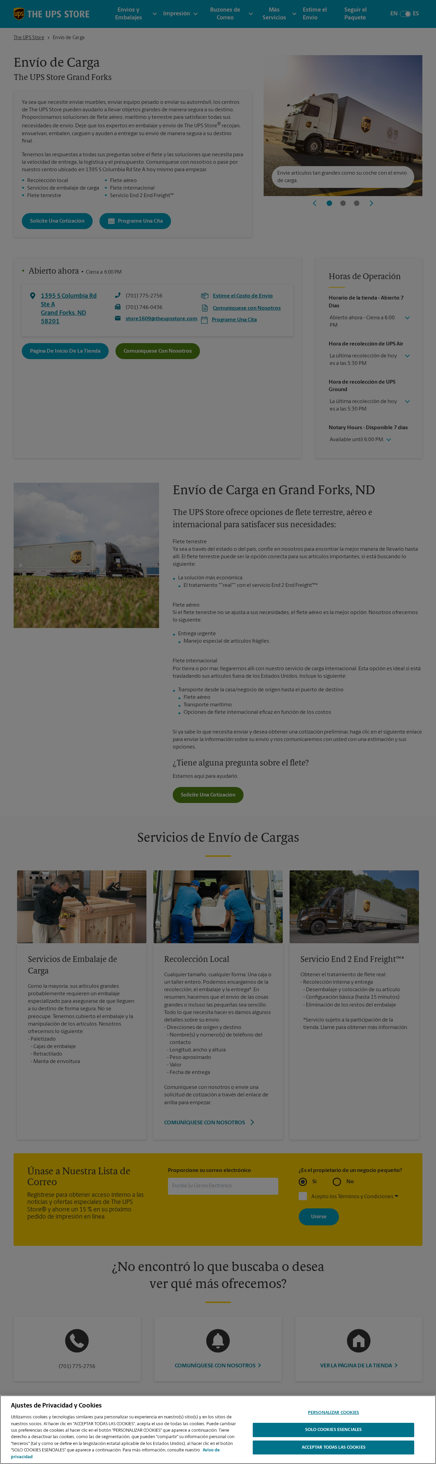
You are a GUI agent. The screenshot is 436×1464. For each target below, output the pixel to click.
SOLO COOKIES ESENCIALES (333, 1430)
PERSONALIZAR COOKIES (333, 1413)
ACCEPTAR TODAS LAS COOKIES (333, 1448)
